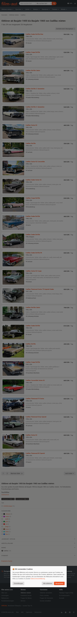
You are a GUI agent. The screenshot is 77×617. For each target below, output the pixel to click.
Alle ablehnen (47, 583)
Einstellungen (18, 583)
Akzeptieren (59, 583)
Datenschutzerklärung (38, 579)
